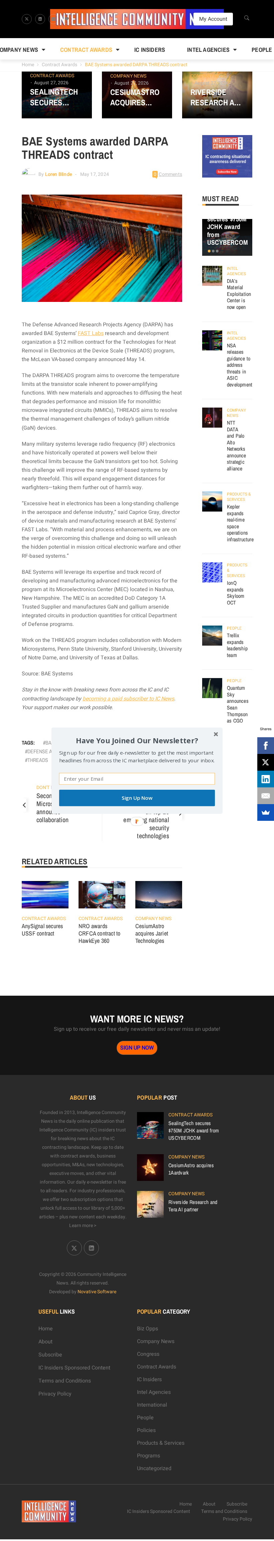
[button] (137, 740)
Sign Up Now (137, 797)
